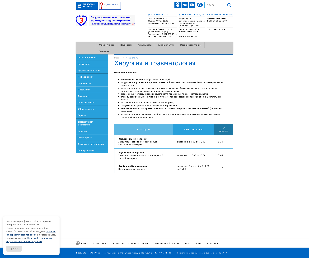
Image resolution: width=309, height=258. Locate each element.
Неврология (84, 89)
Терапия (82, 115)
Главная (118, 58)
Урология (82, 131)
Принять (14, 248)
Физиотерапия (85, 137)
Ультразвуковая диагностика (85, 123)
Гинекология (84, 63)
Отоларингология (86, 102)
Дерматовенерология (89, 70)
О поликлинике (106, 44)
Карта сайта (212, 243)
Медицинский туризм (190, 44)
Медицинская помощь (138, 243)
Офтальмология (86, 108)
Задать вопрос (112, 4)
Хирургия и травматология (91, 143)
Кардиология (84, 83)
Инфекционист (85, 76)
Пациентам (126, 44)
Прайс (187, 243)
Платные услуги (165, 44)
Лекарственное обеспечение (166, 243)
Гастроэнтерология (87, 57)
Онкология (83, 96)
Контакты (104, 51)
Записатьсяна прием (88, 5)
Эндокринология (86, 150)
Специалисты (144, 44)
